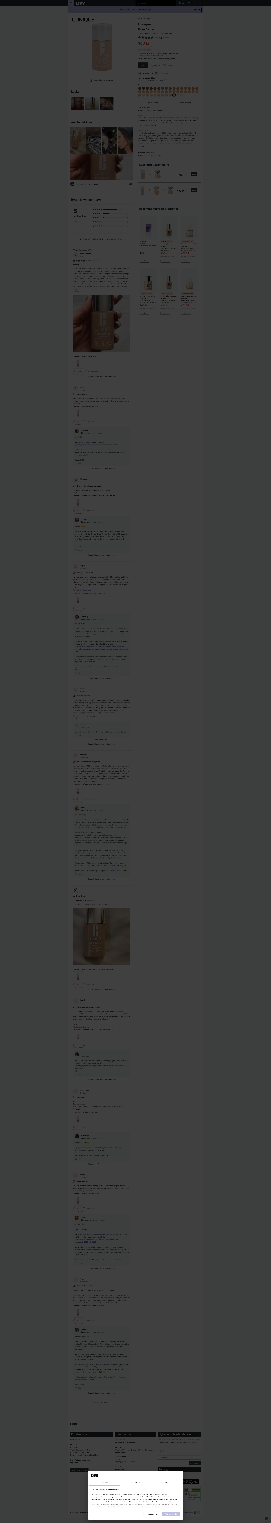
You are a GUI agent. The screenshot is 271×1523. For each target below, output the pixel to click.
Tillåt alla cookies (171, 1514)
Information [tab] (135, 1482)
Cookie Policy (167, 1507)
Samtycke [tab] (104, 1482)
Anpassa (151, 1514)
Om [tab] (166, 1482)
